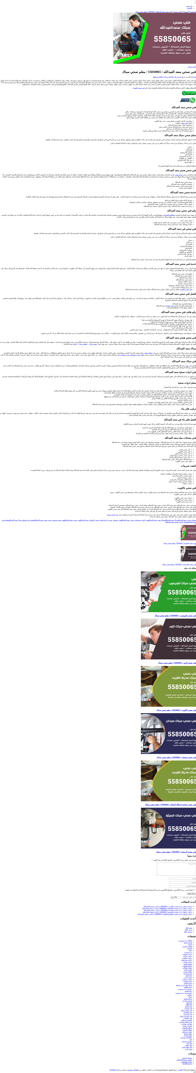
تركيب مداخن (187, 962)
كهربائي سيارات (186, 1024)
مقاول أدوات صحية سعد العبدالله (176, 522)
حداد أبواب (188, 975)
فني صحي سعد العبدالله (72, 520)
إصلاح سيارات (187, 946)
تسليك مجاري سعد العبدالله (187, 520)
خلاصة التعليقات (186, 1062)
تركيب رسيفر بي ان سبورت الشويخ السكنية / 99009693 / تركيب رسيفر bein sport (165, 914)
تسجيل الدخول (187, 1058)
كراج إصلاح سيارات (185, 1022)
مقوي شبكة (188, 1034)
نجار (190, 1039)
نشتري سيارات (187, 1041)
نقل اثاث (189, 1043)
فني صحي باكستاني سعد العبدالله (91, 520)
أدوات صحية (192, 67)
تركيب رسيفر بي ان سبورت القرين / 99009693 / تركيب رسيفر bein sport (168, 906)
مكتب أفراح (188, 1035)
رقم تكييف (188, 991)
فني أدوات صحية (112, 515)
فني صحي (184, 123)
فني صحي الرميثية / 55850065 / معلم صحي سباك (176, 852)
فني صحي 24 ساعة (108, 520)
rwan (194, 77)
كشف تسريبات (30, 520)
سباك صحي (178, 175)
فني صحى (170, 306)
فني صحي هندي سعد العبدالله (44, 520)
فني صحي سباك (186, 1010)
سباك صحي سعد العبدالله (156, 520)
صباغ (190, 997)
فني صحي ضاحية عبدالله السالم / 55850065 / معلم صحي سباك (170, 805)
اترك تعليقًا (156, 77)
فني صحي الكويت (186, 289)
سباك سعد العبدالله (171, 520)
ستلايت (189, 995)
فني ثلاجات (188, 1008)
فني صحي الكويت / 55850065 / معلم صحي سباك (176, 710)
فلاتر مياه (140, 355)
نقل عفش (188, 1045)
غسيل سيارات (187, 1001)
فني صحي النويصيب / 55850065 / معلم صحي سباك (175, 616)
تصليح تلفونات (187, 966)
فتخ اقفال (188, 1004)
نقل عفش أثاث (187, 1047)
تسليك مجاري (147, 353)
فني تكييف (188, 1006)
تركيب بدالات (187, 956)
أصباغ (190, 944)
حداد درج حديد (187, 979)
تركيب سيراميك (186, 960)
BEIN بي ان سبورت (185, 941)
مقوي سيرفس (187, 1032)
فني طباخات (187, 1012)
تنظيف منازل (82, 344)
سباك (75, 344)
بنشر (190, 950)
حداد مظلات (188, 987)
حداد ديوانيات (187, 981)
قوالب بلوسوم (132, 1070)
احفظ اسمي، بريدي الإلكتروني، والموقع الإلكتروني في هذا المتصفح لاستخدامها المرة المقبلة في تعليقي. (159, 890)
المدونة (189, 8)
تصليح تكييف (188, 964)
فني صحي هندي (59, 520)
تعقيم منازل (93, 344)
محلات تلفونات (187, 1028)
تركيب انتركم (187, 954)
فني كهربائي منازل (185, 1016)
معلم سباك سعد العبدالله (17, 520)
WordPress (113, 1070)
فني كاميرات (187, 1014)
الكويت (180, 1070)
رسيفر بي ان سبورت (185, 989)
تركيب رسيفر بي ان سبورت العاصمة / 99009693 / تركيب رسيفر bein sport (167, 908)
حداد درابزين (188, 977)
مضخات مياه (131, 355)
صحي (187, 366)
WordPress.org (187, 1064)
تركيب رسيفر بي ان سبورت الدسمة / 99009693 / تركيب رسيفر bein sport (167, 912)
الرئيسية (189, 6)
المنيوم (189, 948)
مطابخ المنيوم (187, 1030)
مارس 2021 (188, 932)
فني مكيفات (188, 1018)
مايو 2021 (189, 928)
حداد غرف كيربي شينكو (184, 985)
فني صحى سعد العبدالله (129, 520)
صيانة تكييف (188, 999)
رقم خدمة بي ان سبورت (183, 993)
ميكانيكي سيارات (186, 1037)
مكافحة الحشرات (168, 215)
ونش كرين (188, 1049)
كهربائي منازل (187, 1026)
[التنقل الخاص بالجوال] (195, 1)
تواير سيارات (187, 973)
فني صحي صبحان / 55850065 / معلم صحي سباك (176, 757)
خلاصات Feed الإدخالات (184, 1060)
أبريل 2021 (188, 930)
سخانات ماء (121, 355)
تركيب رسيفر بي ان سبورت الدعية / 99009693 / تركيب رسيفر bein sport (168, 910)
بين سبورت (188, 952)
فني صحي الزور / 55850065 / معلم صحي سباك (177, 663)
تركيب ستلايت (187, 958)
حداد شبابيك (188, 983)
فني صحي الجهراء (139, 88)
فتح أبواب (189, 1003)
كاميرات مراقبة (186, 1020)
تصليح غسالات (187, 968)
